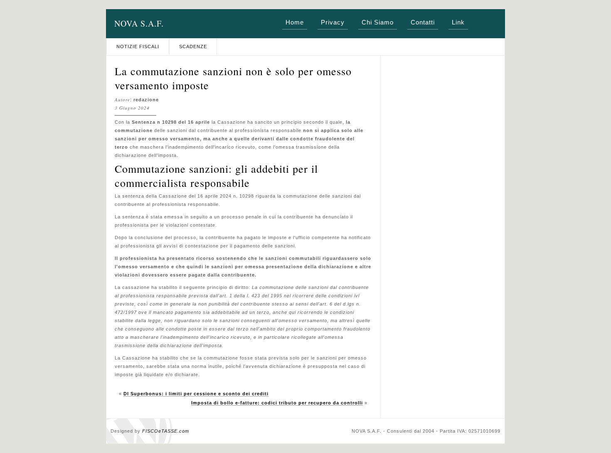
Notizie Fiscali (137, 46)
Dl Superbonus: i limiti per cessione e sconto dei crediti (196, 393)
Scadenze (193, 46)
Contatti (423, 22)
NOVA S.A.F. (139, 23)
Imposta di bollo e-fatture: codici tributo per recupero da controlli (277, 402)
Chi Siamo (378, 22)
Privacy (333, 22)
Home (295, 22)
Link (458, 22)
